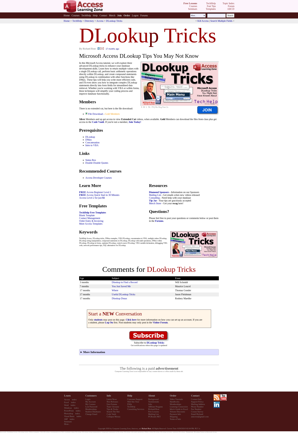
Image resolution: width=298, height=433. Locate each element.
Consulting (154, 197)
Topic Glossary (113, 407)
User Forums (112, 404)
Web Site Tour (133, 402)
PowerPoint (69, 411)
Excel (66, 402)
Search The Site (113, 411)
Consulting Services (135, 409)
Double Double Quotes (96, 163)
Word (66, 405)
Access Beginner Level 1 (95, 192)
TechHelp (86, 15)
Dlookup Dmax (119, 298)
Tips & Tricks (112, 409)
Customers (91, 395)
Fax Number (196, 409)
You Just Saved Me (121, 286)
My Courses (90, 404)
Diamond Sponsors (159, 192)
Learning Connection (179, 407)
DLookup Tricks (114, 21)
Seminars (68, 421)
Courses (75, 15)
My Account (90, 402)
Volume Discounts (177, 411)
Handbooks (174, 402)
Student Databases (93, 411)
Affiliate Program (155, 407)
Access (99, 21)
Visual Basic (69, 416)
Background (153, 399)
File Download (95, 114)
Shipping (174, 416)
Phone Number (197, 407)
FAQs (129, 404)
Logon (135, 15)
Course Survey (197, 411)
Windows (68, 408)
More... (67, 424)
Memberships (91, 409)
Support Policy (197, 402)
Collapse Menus (113, 416)
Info (109, 395)
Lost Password (91, 407)
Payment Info (175, 414)
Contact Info (196, 399)
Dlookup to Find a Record (125, 282)
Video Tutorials (176, 399)
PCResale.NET (154, 416)
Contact (103, 15)
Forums (144, 15)
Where (115, 290)
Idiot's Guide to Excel (179, 409)
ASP (66, 419)
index (74, 399)
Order (173, 395)
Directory (89, 21)
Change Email (91, 414)
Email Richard (197, 414)
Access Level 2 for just (92, 197)
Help (95, 15)
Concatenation (92, 142)
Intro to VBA (92, 145)
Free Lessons (153, 411)
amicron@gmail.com (200, 416)
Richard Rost (153, 409)
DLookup (90, 137)
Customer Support (134, 399)
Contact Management (89, 218)
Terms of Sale (175, 419)
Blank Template (87, 215)
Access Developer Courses (98, 177)
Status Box (90, 160)
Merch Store (155, 203)
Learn (67, 395)
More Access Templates (90, 223)
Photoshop (68, 413)
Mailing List (155, 195)
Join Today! (135, 122)
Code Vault (98, 122)
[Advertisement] (149, 382)
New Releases (112, 402)
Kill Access (203, 21)
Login (87, 399)
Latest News (112, 399)
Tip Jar (153, 200)
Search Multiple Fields (221, 21)
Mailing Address (198, 404)
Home (67, 15)
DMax (88, 139)
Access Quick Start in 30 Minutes (99, 195)
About (151, 395)
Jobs (150, 404)
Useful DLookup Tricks (123, 294)
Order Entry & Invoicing (91, 221)
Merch (112, 15)
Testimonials (153, 402)
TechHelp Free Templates (92, 212)
